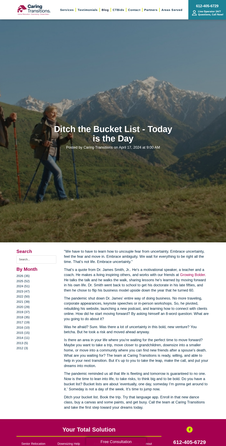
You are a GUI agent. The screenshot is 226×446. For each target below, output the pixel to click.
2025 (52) (23, 281)
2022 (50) (23, 296)
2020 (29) (23, 307)
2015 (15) (23, 332)
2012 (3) (22, 348)
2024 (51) (23, 286)
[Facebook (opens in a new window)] (189, 429)
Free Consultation (116, 441)
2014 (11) (23, 337)
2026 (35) (23, 276)
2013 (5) (22, 343)
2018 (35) (23, 317)
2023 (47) (23, 291)
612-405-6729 (189, 442)
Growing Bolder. (193, 275)
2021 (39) (23, 301)
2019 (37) (23, 312)
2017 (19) (23, 322)
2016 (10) (23, 327)
